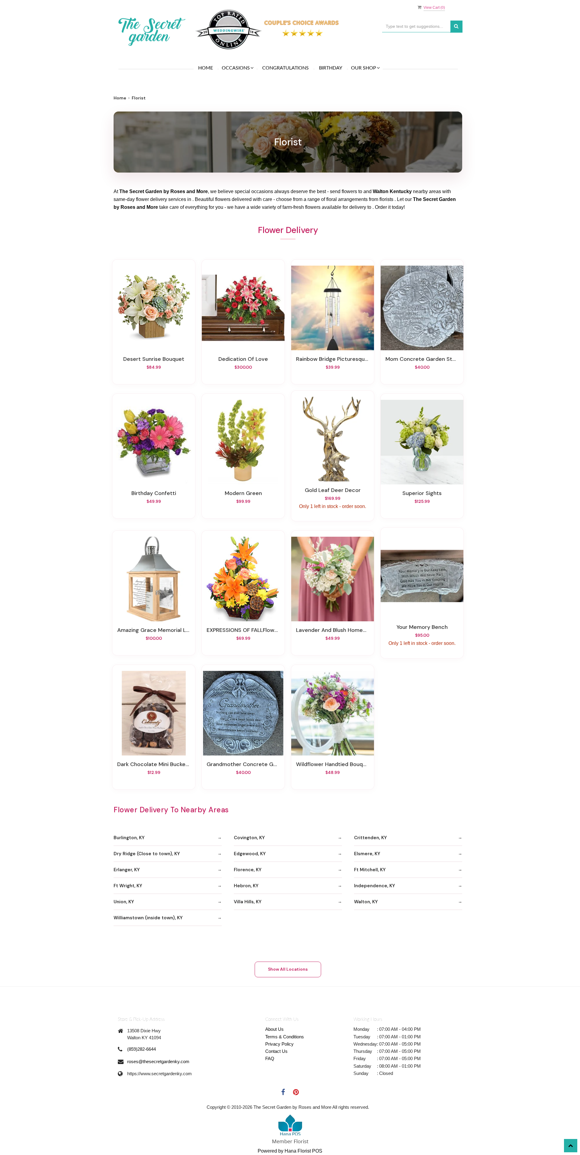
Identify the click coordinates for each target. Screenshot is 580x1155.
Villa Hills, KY (248, 902)
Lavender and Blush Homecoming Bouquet (332, 630)
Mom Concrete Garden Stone (422, 359)
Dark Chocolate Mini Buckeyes (153, 764)
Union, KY (124, 902)
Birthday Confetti (153, 493)
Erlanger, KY (127, 870)
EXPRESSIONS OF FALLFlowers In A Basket (243, 630)
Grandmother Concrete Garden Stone (243, 764)
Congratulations (285, 68)
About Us (274, 1029)
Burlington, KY (129, 838)
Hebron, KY (246, 886)
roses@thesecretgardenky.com (158, 1061)
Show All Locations (288, 969)
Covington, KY (249, 838)
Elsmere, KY (367, 854)
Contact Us (276, 1051)
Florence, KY (248, 870)
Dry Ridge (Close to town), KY (147, 854)
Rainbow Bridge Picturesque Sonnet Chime (332, 359)
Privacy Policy (279, 1044)
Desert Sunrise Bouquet (153, 359)
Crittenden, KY (370, 838)
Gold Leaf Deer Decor (333, 490)
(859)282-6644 (141, 1049)
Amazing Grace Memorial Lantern (153, 630)
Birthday (330, 68)
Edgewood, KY (250, 854)
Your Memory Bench (422, 627)
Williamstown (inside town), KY (148, 918)
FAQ (269, 1058)
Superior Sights (422, 493)
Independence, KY (374, 886)
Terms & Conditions (284, 1036)
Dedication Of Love (243, 359)
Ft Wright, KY (128, 886)
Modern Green (243, 493)
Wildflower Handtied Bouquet (332, 764)
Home (205, 68)
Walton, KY (366, 902)
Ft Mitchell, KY (370, 870)
